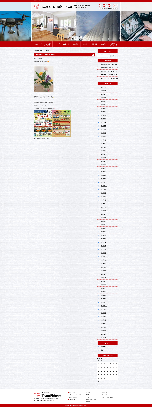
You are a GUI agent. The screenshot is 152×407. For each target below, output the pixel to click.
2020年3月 (103, 291)
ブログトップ (107, 51)
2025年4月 (103, 129)
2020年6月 (103, 281)
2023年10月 (104, 186)
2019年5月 (103, 327)
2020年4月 (103, 288)
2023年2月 (103, 214)
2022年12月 (104, 221)
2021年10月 (104, 263)
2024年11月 (104, 147)
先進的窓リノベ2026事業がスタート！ (109, 75)
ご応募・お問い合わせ (113, 42)
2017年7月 (103, 337)
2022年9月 (103, 231)
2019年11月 (104, 306)
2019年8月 (103, 316)
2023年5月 (103, 203)
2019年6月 (103, 323)
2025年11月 (104, 104)
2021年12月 (104, 256)
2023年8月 (103, 193)
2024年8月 (103, 157)
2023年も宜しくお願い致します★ (45, 54)
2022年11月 (104, 224)
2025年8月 (103, 115)
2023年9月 (103, 189)
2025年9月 (103, 111)
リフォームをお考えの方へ (47, 42)
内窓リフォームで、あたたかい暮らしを (109, 79)
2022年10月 (104, 228)
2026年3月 (103, 90)
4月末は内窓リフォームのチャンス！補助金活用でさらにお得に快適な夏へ (109, 65)
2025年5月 (103, 126)
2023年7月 (103, 196)
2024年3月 (103, 171)
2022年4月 (103, 246)
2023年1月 (103, 217)
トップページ (38, 42)
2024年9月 (103, 154)
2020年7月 (103, 277)
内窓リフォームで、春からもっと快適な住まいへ (109, 72)
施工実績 (75, 42)
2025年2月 (103, 136)
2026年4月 (103, 87)
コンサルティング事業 (91, 399)
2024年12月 (104, 143)
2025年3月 (103, 133)
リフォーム (103, 346)
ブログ (104, 399)
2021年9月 (103, 267)
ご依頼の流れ (66, 42)
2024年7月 (103, 161)
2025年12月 (104, 101)
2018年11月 (104, 334)
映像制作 (88, 401)
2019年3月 (103, 330)
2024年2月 (103, 175)
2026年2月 (103, 94)
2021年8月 (103, 270)
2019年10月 (104, 309)
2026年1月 (103, 97)
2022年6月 (103, 239)
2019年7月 (103, 320)
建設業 (87, 394)
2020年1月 (103, 299)
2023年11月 (104, 182)
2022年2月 (103, 253)
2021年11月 (104, 260)
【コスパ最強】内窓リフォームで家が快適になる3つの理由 (109, 68)
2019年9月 (103, 313)
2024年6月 (103, 164)
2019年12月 (104, 302)
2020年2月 (103, 295)
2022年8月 (103, 235)
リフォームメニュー (57, 42)
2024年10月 (104, 150)
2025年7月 (103, 119)
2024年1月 (103, 179)
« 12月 (98, 381)
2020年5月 (103, 284)
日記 (102, 350)
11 (107, 367)
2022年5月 (103, 242)
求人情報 (103, 42)
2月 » (117, 381)
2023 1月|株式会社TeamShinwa (40, 0)
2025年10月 (104, 108)
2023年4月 (103, 207)
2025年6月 (103, 122)
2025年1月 (103, 140)
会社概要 (94, 42)
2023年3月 (103, 210)
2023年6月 (103, 200)
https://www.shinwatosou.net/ (41, 138)
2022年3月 (103, 249)
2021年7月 (103, 274)
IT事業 (87, 397)
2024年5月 (103, 168)
